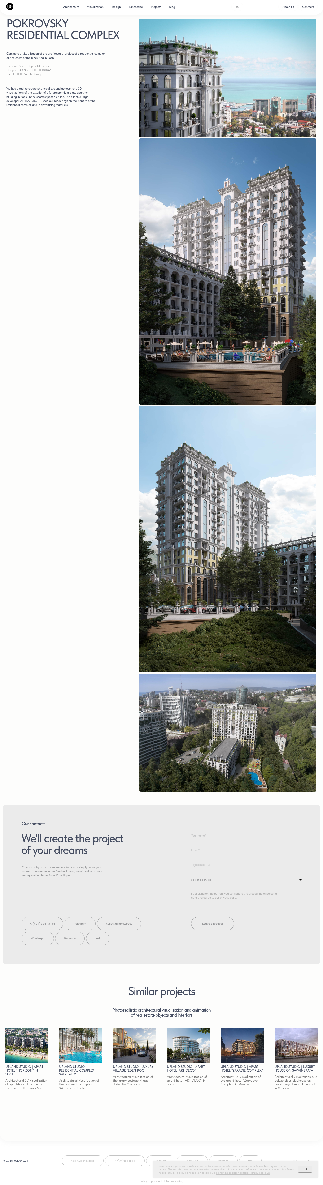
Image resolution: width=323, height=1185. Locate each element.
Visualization (95, 7)
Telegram (80, 923)
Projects (156, 7)
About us (288, 7)
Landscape (136, 7)
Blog (172, 7)
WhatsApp (37, 938)
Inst (97, 938)
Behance (70, 938)
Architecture (71, 7)
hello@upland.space (119, 923)
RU (237, 7)
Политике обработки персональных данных (243, 1172)
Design (116, 7)
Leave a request (212, 923)
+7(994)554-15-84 (42, 923)
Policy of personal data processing (161, 1181)
